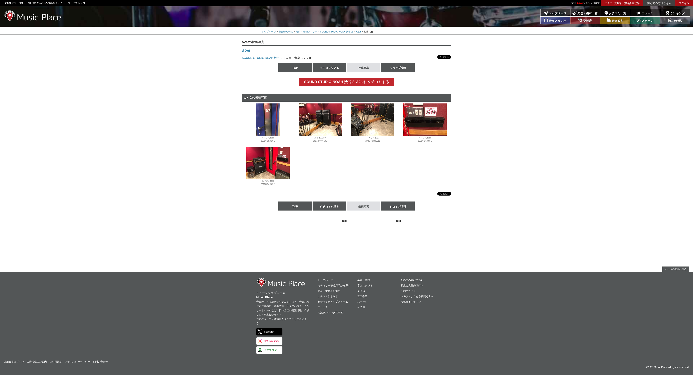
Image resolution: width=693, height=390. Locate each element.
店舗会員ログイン (14, 361)
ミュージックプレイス (33, 16)
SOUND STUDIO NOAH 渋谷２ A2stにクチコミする (346, 82)
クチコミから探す (328, 296)
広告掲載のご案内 (37, 361)
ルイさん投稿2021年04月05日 (372, 139)
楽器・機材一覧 (588, 13)
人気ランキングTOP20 (330, 312)
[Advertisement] (319, 242)
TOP (295, 67)
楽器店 (361, 290)
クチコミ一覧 (617, 13)
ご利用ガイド (408, 290)
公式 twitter (269, 332)
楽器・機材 (363, 280)
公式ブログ (270, 350)
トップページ (557, 13)
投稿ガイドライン (411, 301)
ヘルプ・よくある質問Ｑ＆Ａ (417, 296)
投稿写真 (363, 67)
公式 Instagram (271, 341)
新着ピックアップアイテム (333, 301)
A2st (358, 31)
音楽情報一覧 (286, 31)
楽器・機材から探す (329, 290)
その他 (361, 307)
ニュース (647, 13)
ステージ (362, 301)
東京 (298, 31)
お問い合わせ (100, 361)
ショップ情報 (398, 67)
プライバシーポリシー (77, 361)
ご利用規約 (55, 361)
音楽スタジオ (310, 31)
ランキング (677, 13)
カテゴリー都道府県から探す (334, 285)
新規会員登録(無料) (412, 285)
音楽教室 (362, 296)
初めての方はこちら (659, 3)
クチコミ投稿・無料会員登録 (622, 3)
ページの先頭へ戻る (676, 269)
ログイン (684, 3)
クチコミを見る (329, 67)
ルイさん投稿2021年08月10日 (268, 139)
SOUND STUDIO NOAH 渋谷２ (336, 31)
